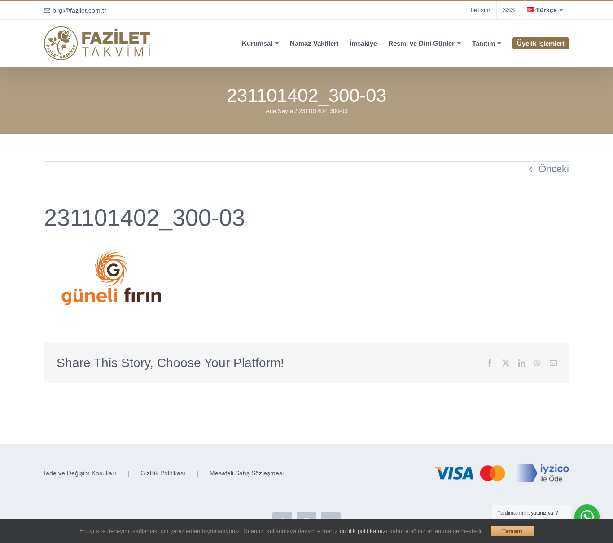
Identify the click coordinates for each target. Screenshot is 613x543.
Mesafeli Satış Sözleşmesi (247, 473)
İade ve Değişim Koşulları (80, 473)
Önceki (554, 169)
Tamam (512, 531)
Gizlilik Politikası (162, 473)
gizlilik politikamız (363, 531)
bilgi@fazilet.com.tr (79, 10)
